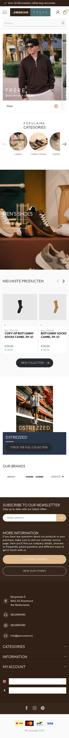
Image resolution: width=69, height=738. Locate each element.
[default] (5, 325)
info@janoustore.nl (21, 636)
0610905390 (17, 614)
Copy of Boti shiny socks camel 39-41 (19, 335)
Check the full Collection (28, 447)
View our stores (34, 571)
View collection (32, 363)
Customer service (34, 559)
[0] (64, 12)
